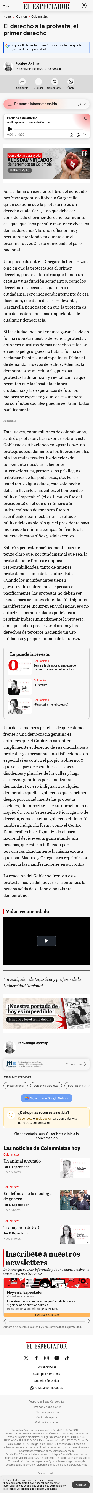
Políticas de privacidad (46, 1412)
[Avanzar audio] (78, 135)
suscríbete (34, 1309)
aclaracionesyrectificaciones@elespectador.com (46, 1450)
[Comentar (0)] (54, 82)
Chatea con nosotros (49, 1388)
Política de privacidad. (68, 1327)
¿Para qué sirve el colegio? (51, 704)
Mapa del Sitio (46, 1367)
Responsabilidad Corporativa (47, 1401)
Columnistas (41, 661)
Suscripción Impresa (46, 1374)
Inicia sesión (15, 1309)
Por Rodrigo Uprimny (33, 1043)
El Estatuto (40, 685)
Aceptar (81, 1485)
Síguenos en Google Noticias (49, 1098)
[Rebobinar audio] (71, 135)
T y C (41, 1327)
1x (84, 134)
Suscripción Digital (46, 1381)
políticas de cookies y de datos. (39, 1488)
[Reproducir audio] (10, 129)
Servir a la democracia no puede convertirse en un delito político (55, 667)
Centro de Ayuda (46, 1417)
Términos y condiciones (46, 1406)
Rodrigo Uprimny (27, 63)
